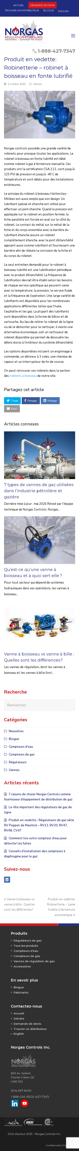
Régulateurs (17, 762)
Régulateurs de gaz (28, 940)
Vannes (37, 84)
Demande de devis (27, 1023)
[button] (12, 400)
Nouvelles (16, 731)
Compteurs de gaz (22, 754)
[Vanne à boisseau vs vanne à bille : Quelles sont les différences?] (39, 624)
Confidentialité (53, 1145)
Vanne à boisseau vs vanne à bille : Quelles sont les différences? (19, 904)
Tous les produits (26, 945)
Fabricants (21, 992)
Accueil (19, 1013)
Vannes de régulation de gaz (34, 961)
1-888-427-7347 (56, 51)
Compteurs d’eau (26, 951)
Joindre (19, 1018)
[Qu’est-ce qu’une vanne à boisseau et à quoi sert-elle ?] (39, 540)
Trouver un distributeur (30, 1029)
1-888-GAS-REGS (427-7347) (30, 1096)
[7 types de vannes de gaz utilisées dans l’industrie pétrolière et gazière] (39, 455)
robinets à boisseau (23, 376)
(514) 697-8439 (21, 1090)
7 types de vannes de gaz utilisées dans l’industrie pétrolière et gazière (38, 490)
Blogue (14, 739)
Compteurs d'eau (21, 747)
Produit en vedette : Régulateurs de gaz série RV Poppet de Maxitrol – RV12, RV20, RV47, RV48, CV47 (39, 825)
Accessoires (22, 966)
